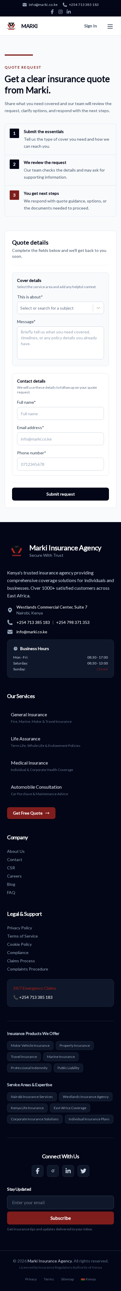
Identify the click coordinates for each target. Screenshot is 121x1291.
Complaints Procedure (27, 968)
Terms (49, 1279)
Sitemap (67, 1279)
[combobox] (20, 307)
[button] (110, 25)
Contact (14, 859)
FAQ (11, 892)
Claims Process (21, 960)
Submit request (60, 493)
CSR (11, 867)
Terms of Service (22, 935)
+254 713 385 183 (84, 4)
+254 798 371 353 (73, 622)
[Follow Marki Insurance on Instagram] (53, 1171)
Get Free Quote (28, 812)
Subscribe (61, 1218)
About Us (16, 851)
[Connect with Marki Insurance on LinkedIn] (68, 1171)
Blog (11, 884)
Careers (14, 875)
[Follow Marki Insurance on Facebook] (37, 1171)
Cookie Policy (19, 944)
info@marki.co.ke (43, 4)
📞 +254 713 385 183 (33, 997)
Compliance (17, 952)
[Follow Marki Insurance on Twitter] (83, 1171)
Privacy (31, 1279)
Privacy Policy (19, 927)
